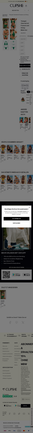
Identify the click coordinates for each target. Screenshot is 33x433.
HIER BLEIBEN (16, 223)
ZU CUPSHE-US (16, 218)
